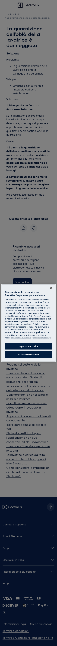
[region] (28, 323)
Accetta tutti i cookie (28, 354)
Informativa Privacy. (42, 338)
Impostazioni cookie (28, 346)
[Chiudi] (51, 287)
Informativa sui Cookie (21, 338)
